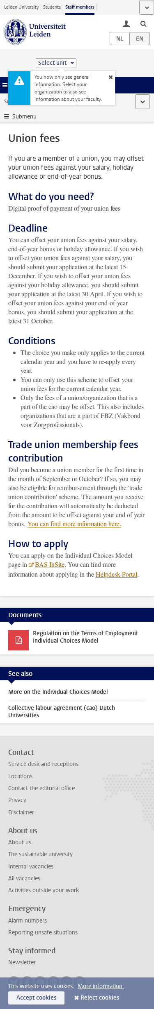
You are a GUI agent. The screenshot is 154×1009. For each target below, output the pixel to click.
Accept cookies (36, 998)
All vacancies (24, 878)
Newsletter (22, 962)
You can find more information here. (74, 523)
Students (52, 7)
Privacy (17, 800)
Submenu (24, 116)
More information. (101, 986)
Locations (20, 776)
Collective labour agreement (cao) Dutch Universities (61, 711)
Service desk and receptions (43, 764)
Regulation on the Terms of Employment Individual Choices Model (85, 637)
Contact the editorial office (41, 788)
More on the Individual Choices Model (58, 692)
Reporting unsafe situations (43, 932)
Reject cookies (99, 998)
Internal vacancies (30, 866)
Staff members (79, 7)
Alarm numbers (27, 921)
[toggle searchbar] (143, 23)
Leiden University (21, 7)
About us (19, 842)
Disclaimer (21, 812)
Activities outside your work (43, 890)
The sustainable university (40, 854)
